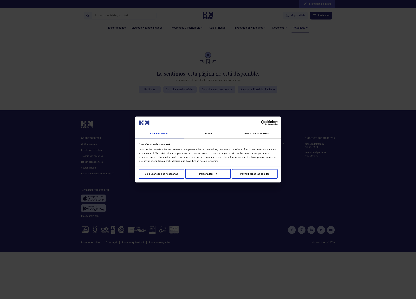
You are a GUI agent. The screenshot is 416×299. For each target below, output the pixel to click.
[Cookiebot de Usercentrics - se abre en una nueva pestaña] (263, 122)
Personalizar (206, 173)
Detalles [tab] (208, 133)
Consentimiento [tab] (159, 133)
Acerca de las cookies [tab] (256, 133)
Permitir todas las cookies (254, 173)
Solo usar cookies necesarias (161, 173)
